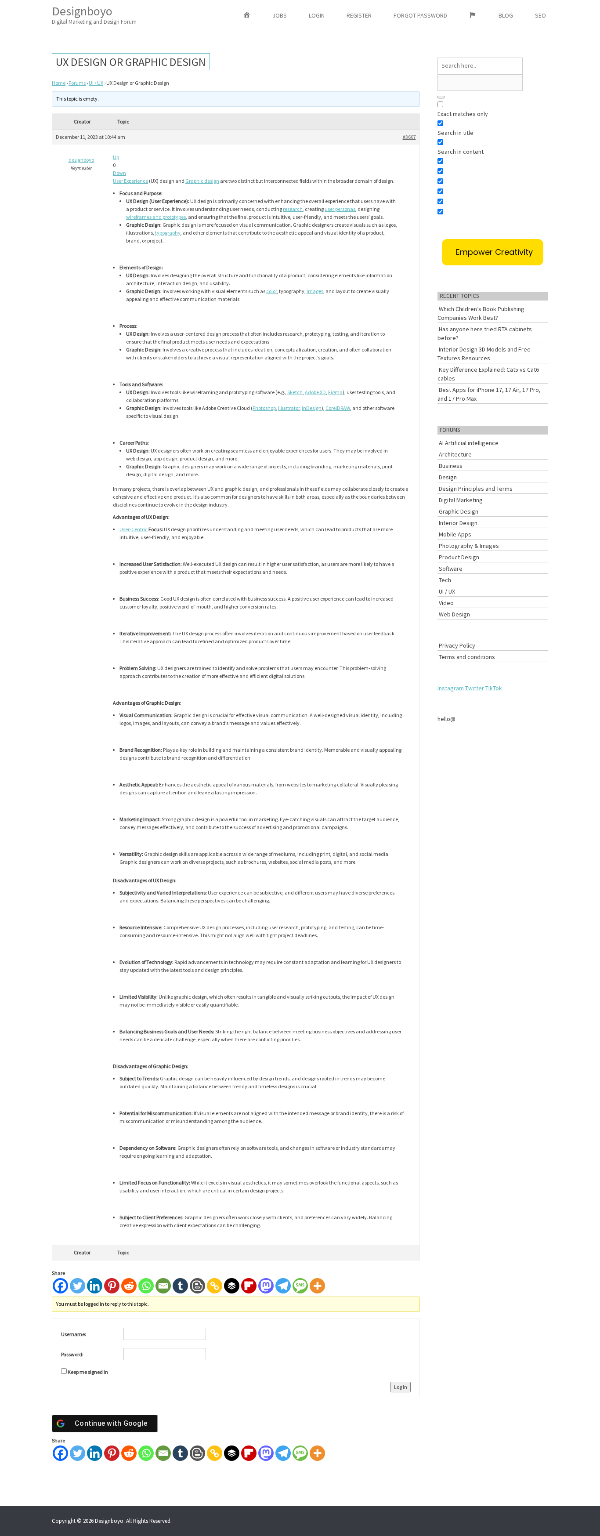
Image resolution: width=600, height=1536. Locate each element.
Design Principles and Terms (476, 489)
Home (58, 83)
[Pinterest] (111, 1285)
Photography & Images (469, 546)
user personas (340, 209)
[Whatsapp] (146, 1285)
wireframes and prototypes (156, 217)
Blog (506, 15)
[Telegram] (283, 1285)
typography (168, 232)
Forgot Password (420, 15)
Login (317, 15)
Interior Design (458, 523)
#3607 (409, 137)
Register (359, 15)
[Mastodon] (266, 1285)
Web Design (454, 614)
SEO (540, 15)
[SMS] (300, 1285)
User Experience (130, 181)
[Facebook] (60, 1285)
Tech (445, 580)
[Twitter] (77, 1285)
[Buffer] (231, 1285)
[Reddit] (129, 1285)
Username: (73, 1334)
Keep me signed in (88, 1372)
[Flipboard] (249, 1285)
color (271, 291)
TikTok (493, 688)
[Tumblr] (180, 1285)
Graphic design (202, 181)
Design (448, 477)
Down (119, 173)
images (315, 291)
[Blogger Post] (197, 1285)
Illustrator (289, 408)
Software (451, 568)
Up (116, 157)
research (293, 209)
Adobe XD (315, 392)
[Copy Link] (214, 1285)
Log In (400, 1387)
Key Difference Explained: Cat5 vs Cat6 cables (488, 374)
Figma (335, 392)
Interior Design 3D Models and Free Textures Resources (484, 353)
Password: (72, 1354)
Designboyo (94, 14)
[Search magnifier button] (441, 97)
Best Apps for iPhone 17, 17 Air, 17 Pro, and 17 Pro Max (489, 394)
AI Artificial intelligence (469, 443)
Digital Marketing (461, 500)
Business (451, 466)
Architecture (455, 454)
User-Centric (133, 529)
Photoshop (264, 408)
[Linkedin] (94, 1285)
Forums (77, 83)
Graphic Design (458, 511)
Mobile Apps (455, 534)
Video (446, 603)
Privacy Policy (457, 645)
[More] (317, 1285)
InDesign (312, 408)
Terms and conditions (467, 657)
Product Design (459, 557)
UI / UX (96, 83)
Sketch (295, 392)
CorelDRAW (337, 408)
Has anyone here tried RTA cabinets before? (484, 333)
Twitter (474, 688)
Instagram (450, 688)
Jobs (279, 15)
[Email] (163, 1285)
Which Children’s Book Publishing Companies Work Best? (480, 313)
